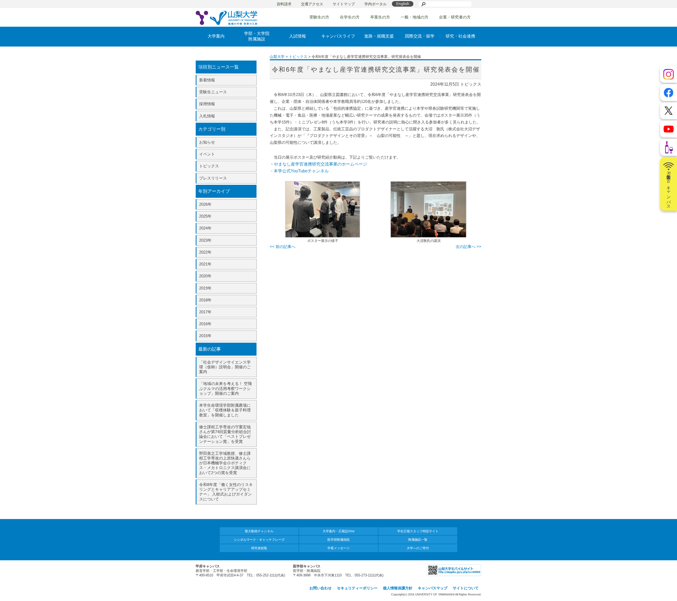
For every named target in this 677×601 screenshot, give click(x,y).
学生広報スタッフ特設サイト (417, 531)
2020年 (205, 276)
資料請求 (284, 4)
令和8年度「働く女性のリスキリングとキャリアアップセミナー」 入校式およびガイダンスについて (226, 491)
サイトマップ (344, 4)
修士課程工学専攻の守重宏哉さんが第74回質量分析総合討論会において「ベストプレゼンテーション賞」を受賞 (225, 434)
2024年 (205, 228)
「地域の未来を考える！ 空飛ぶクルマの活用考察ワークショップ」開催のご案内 (225, 388)
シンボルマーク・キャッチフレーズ (259, 540)
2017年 (205, 312)
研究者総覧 (259, 548)
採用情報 (207, 104)
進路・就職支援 (379, 36)
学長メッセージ (338, 548)
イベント (207, 154)
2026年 (205, 204)
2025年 (205, 216)
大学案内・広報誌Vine (339, 531)
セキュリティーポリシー (357, 588)
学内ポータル (375, 4)
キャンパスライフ (338, 36)
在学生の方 (350, 17)
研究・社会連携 (460, 36)
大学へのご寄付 (418, 548)
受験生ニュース (213, 92)
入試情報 (297, 36)
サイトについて (466, 588)
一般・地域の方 (414, 17)
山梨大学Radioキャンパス (668, 189)
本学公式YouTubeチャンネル (301, 171)
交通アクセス (312, 4)
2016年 (205, 324)
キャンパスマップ (432, 588)
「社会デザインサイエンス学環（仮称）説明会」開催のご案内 (225, 367)
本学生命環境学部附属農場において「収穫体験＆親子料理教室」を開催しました (225, 410)
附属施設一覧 (417, 540)
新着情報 (207, 80)
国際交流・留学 (419, 36)
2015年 (205, 335)
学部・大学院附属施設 (256, 36)
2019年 (205, 288)
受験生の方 (319, 17)
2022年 (205, 252)
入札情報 (207, 116)
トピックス (209, 166)
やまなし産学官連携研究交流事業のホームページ (320, 164)
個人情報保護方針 (398, 588)
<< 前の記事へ (282, 246)
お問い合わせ (320, 588)
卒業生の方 (380, 17)
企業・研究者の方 (455, 17)
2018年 (205, 300)
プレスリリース (213, 178)
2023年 (205, 240)
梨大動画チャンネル (259, 531)
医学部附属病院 (338, 540)
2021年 (205, 264)
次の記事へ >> (468, 246)
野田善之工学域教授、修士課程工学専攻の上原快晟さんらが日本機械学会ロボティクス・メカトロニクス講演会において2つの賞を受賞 (225, 463)
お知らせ (207, 142)
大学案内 (216, 36)
